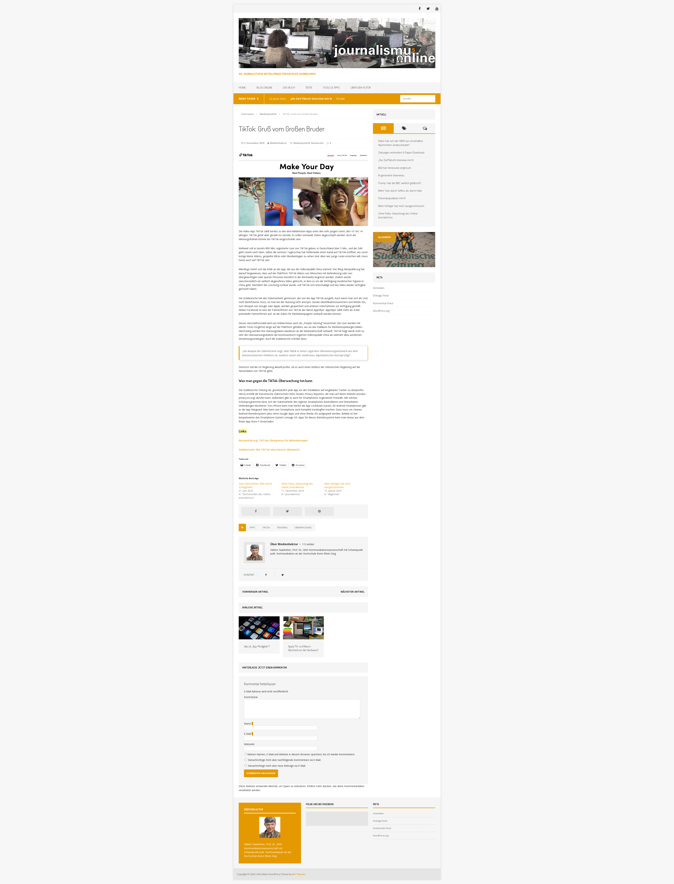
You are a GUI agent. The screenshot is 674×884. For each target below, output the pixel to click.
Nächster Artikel (353, 591)
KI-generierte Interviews (391, 175)
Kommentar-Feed (383, 303)
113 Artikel (308, 544)
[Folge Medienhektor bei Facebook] (266, 574)
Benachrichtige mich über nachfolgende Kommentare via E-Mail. (284, 760)
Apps (252, 527)
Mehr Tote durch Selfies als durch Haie (400, 190)
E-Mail (248, 733)
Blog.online (264, 87)
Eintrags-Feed (380, 295)
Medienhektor (278, 143)
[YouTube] (437, 8)
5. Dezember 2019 (254, 143)
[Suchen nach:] (417, 98)
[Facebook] (419, 8)
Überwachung (303, 527)
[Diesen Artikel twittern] (287, 511)
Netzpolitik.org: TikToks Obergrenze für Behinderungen (273, 440)
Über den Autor (361, 87)
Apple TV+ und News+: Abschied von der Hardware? (303, 648)
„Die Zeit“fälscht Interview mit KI (396, 160)
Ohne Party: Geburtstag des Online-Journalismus (297, 485)
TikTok (266, 527)
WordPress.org (381, 310)
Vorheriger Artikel (255, 591)
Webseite (249, 744)
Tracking (282, 527)
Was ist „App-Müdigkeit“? (257, 646)
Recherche (317, 143)
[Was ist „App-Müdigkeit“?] (259, 637)
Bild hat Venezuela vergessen (394, 167)
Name (248, 723)
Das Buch (289, 87)
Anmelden (378, 288)
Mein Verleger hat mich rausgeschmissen (337, 485)
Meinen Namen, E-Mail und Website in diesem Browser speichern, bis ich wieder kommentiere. (301, 754)
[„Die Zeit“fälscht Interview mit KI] (409, 249)
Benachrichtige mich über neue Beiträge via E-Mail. (277, 765)
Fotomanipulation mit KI (391, 198)
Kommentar (251, 697)
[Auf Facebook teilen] (255, 511)
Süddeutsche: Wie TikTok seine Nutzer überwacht (269, 449)
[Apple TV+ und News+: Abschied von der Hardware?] (303, 637)
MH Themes (298, 874)
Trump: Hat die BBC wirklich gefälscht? (399, 183)
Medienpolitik (301, 143)
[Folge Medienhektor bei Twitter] (282, 574)
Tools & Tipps (331, 87)
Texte (309, 87)
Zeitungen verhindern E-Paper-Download (401, 152)
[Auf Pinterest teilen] (319, 511)
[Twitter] (428, 8)
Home (242, 87)
